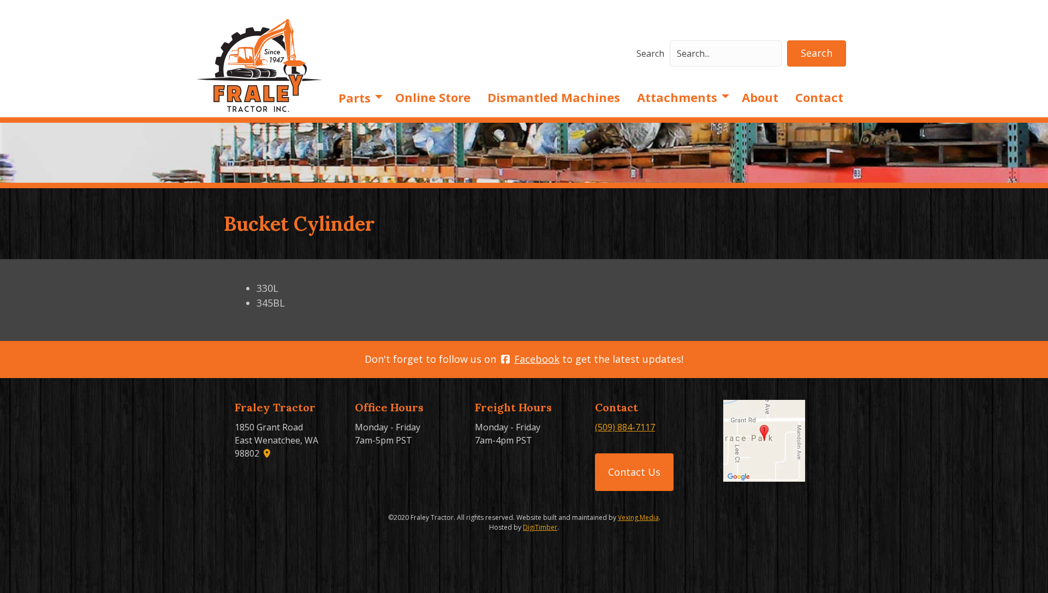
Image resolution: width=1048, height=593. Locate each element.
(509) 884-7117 (625, 427)
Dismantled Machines (553, 97)
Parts (354, 97)
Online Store (433, 97)
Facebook (536, 359)
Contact (819, 97)
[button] (816, 53)
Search (650, 53)
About (760, 97)
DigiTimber (540, 527)
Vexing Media (638, 517)
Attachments (677, 97)
